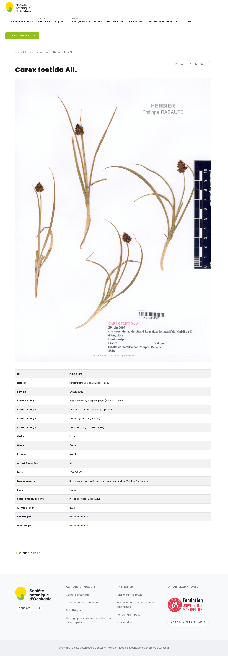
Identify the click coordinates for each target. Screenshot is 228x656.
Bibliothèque (73, 610)
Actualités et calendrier (163, 21)
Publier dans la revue (129, 594)
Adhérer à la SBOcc (129, 614)
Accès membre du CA (22, 35)
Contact (189, 21)
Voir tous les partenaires (188, 622)
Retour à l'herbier (29, 553)
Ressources (136, 21)
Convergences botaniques (85, 20)
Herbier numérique (38, 51)
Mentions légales (118, 647)
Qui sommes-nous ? (21, 21)
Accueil (19, 51)
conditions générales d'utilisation (150, 647)
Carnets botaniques (50, 20)
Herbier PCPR (115, 21)
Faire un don (124, 622)
